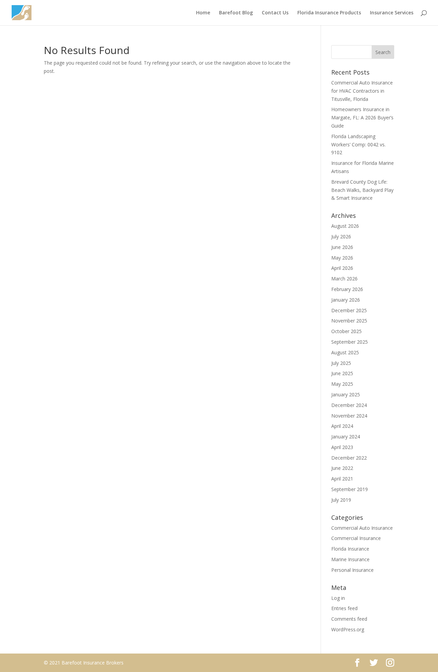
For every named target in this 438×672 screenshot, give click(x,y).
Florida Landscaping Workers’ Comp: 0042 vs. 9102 (358, 144)
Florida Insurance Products (329, 13)
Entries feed (344, 608)
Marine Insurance (350, 559)
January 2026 (345, 300)
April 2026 (342, 268)
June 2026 (342, 247)
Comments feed (349, 619)
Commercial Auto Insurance (362, 528)
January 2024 (345, 436)
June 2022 (342, 468)
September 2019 (349, 489)
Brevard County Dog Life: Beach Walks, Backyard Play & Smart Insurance (362, 190)
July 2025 (341, 363)
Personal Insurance (352, 570)
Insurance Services (391, 13)
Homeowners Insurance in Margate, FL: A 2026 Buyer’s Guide (362, 117)
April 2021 (342, 478)
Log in (338, 598)
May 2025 (342, 384)
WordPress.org (347, 629)
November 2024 (349, 415)
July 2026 (341, 236)
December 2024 (349, 405)
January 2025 (345, 394)
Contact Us (275, 13)
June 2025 (342, 373)
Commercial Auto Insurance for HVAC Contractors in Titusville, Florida (362, 90)
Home (203, 13)
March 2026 (344, 278)
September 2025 (349, 342)
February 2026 (347, 289)
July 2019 (341, 500)
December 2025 (349, 310)
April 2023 (342, 447)
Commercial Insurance (356, 538)
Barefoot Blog (236, 13)
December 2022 (349, 457)
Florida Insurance (350, 548)
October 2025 (346, 331)
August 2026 (345, 226)
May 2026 (342, 257)
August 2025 (345, 352)
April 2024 (342, 426)
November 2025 (349, 320)
